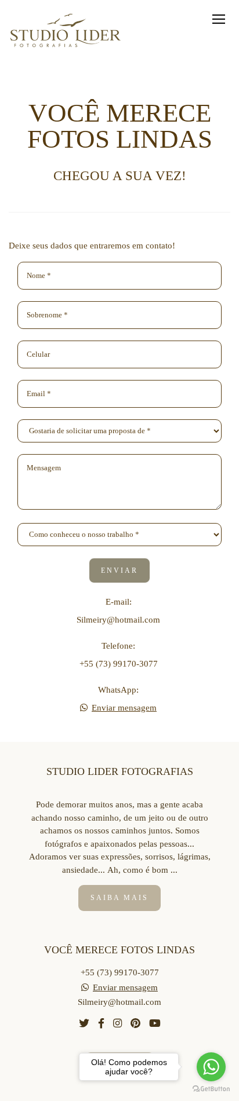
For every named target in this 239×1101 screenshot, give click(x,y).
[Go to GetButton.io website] (211, 1089)
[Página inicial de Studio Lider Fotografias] (67, 31)
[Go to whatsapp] (211, 1066)
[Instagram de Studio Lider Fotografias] (117, 1023)
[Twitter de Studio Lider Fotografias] (84, 1023)
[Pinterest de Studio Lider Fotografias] (135, 1023)
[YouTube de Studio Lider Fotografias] (155, 1023)
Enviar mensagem (124, 708)
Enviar (119, 570)
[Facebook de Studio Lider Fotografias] (101, 1023)
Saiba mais (119, 898)
